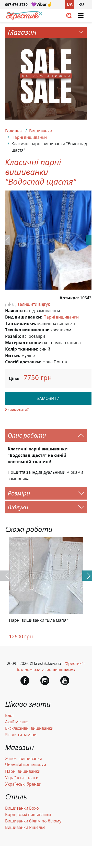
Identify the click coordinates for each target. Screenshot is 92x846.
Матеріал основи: (24, 342)
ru (81, 4)
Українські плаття (22, 777)
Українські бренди (23, 784)
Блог (9, 715)
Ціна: (14, 378)
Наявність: (16, 310)
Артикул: (69, 298)
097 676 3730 (16, 4)
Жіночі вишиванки (23, 758)
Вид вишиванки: (23, 317)
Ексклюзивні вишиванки (29, 728)
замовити (48, 398)
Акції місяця (17, 722)
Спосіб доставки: (23, 362)
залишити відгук (34, 304)
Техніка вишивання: (27, 330)
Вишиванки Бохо (22, 808)
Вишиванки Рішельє (25, 827)
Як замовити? (17, 409)
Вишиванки (40, 131)
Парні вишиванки (29, 137)
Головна (13, 131)
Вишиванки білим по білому (33, 821)
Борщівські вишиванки (28, 814)
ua (70, 4)
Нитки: (12, 355)
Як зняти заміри (21, 734)
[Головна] (24, 19)
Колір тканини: (21, 349)
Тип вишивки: (20, 323)
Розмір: (13, 336)
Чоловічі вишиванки (25, 765)
